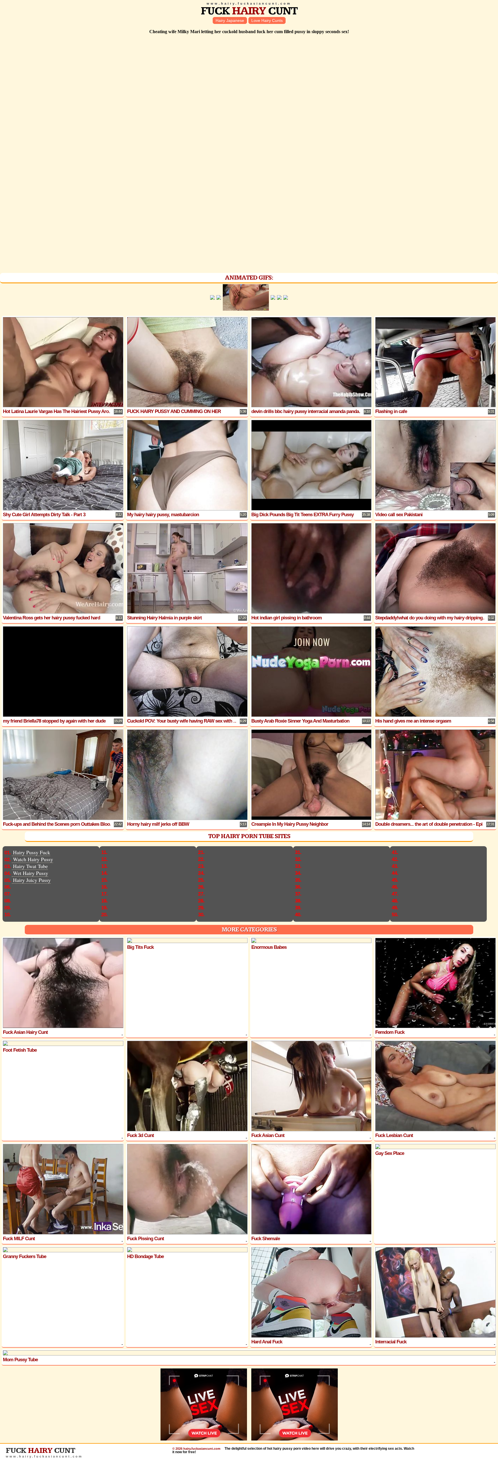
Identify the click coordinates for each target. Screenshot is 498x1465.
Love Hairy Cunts (267, 20)
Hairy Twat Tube (30, 866)
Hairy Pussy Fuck (31, 852)
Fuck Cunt (249, 11)
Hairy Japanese (230, 20)
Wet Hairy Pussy (30, 873)
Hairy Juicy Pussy (32, 879)
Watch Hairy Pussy (33, 859)
